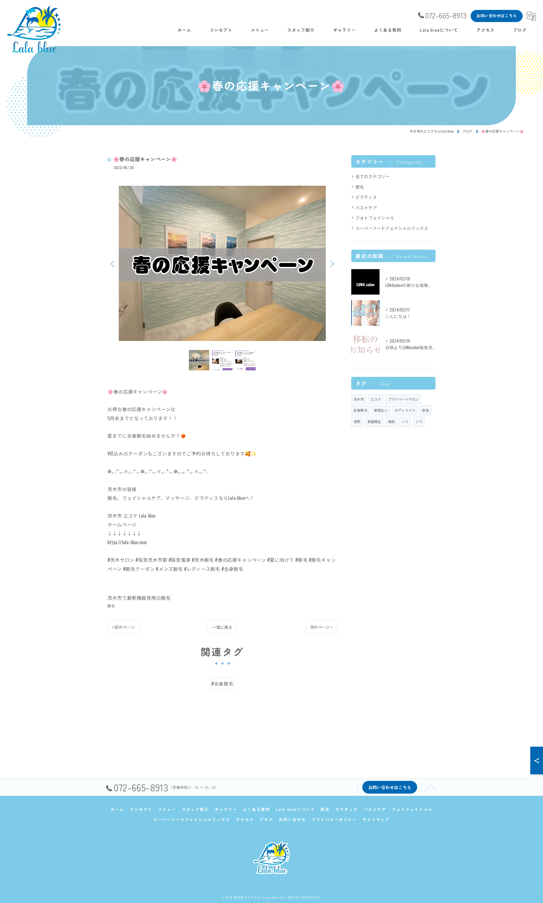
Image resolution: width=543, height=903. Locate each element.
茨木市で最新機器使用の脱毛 (139, 597)
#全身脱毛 (222, 683)
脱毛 (111, 605)
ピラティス (366, 197)
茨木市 (359, 399)
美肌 (391, 421)
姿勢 (357, 421)
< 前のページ (123, 627)
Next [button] (331, 263)
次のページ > (321, 627)
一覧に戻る (222, 627)
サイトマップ (376, 819)
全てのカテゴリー (372, 176)
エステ (376, 399)
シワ (418, 421)
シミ (405, 421)
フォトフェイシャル (374, 218)
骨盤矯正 (374, 421)
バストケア (366, 207)
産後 (425, 410)
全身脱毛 (360, 410)
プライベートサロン (403, 399)
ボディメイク (405, 410)
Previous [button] (113, 263)
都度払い (381, 410)
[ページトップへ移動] (431, 787)
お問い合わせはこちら (497, 15)
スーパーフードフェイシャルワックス (391, 228)
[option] (222, 263)
